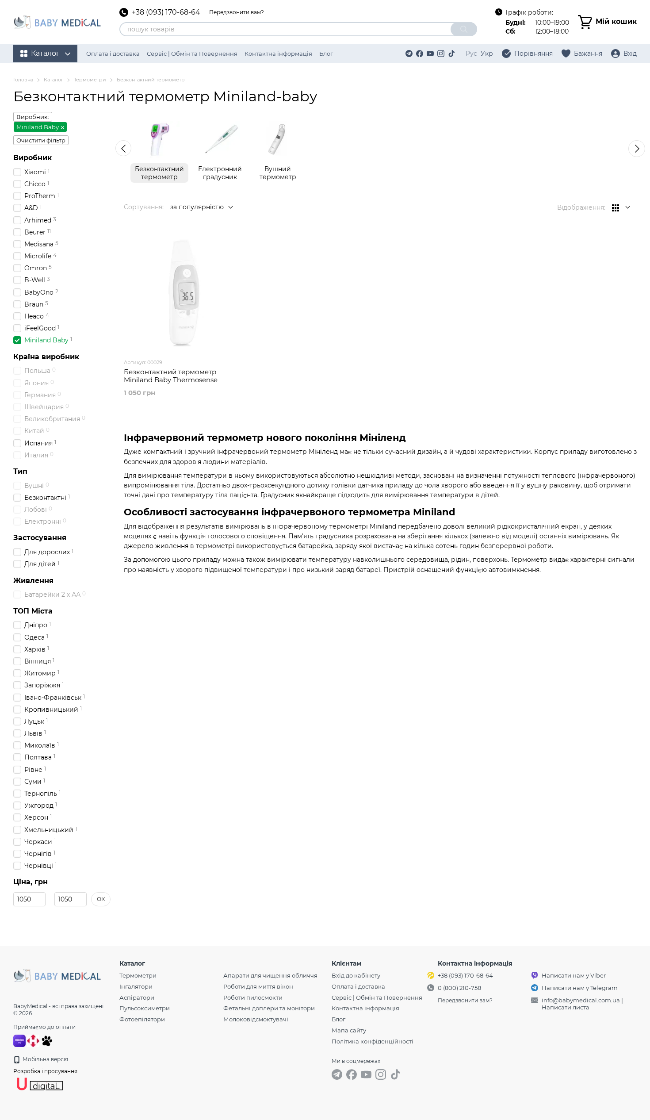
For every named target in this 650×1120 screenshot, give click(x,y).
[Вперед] (636, 148)
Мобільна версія (44, 1059)
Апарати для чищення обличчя (270, 975)
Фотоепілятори (142, 1019)
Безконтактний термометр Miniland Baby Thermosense (171, 376)
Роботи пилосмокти (253, 997)
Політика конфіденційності (372, 1041)
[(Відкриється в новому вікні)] (47, 1040)
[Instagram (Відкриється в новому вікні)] (440, 53)
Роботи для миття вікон (258, 986)
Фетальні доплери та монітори (269, 1008)
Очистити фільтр (40, 140)
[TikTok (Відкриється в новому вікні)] (451, 53)
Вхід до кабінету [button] (356, 975)
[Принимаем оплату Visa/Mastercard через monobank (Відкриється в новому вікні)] (19, 1040)
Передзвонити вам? (236, 12)
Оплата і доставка (113, 53)
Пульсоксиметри (144, 1008)
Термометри (138, 975)
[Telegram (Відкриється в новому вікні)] (409, 53)
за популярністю (197, 207)
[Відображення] (621, 208)
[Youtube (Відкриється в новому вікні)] (430, 53)
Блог (326, 53)
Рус (471, 53)
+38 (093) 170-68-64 (166, 12)
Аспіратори (136, 997)
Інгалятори (136, 986)
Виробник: (32, 116)
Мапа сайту (349, 1030)
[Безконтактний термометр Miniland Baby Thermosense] (183, 292)
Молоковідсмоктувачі (255, 1019)
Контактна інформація (278, 53)
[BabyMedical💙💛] (57, 974)
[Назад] (123, 148)
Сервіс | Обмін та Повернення (192, 53)
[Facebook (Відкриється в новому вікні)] (419, 53)
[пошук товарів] (464, 29)
